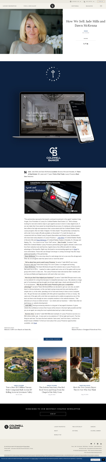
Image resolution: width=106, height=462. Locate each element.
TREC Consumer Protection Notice (95, 450)
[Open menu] (101, 6)
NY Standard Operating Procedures (80, 450)
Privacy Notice (26, 446)
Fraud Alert (91, 446)
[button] (84, 44)
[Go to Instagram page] (97, 443)
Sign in (101, 1)
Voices (86, 31)
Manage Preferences (95, 459)
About (56, 430)
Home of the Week (28, 385)
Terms (72, 446)
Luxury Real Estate (60, 385)
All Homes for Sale (82, 448)
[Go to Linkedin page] (101, 443)
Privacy (31, 448)
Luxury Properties (10, 6)
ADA (75, 446)
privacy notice (35, 458)
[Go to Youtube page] (91, 443)
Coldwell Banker (96, 430)
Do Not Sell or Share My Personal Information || (20, 448)
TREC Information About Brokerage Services (93, 452)
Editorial (75, 6)
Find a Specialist (30, 6)
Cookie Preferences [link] (98, 446)
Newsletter (57, 434)
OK (103, 459)
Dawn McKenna (41, 240)
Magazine (89, 6)
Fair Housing (79, 446)
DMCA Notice (85, 446)
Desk (75, 249)
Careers (93, 426)
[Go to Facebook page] (94, 443)
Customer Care (7, 450)
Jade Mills (60, 238)
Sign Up (53, 413)
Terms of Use (19, 446)
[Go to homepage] (52, 6)
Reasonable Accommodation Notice (94, 448)
